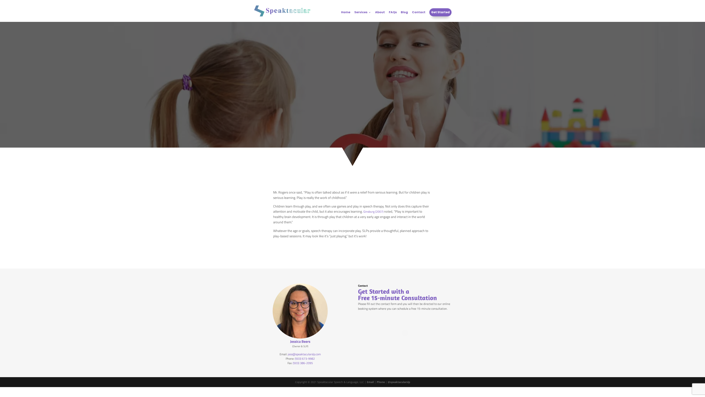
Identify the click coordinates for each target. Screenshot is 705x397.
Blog (404, 12)
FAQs (393, 12)
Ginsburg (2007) (373, 211)
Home (345, 12)
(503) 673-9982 (305, 358)
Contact (418, 12)
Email (370, 382)
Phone (381, 382)
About (380, 12)
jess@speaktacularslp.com (304, 354)
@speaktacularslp (399, 382)
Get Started (440, 12)
